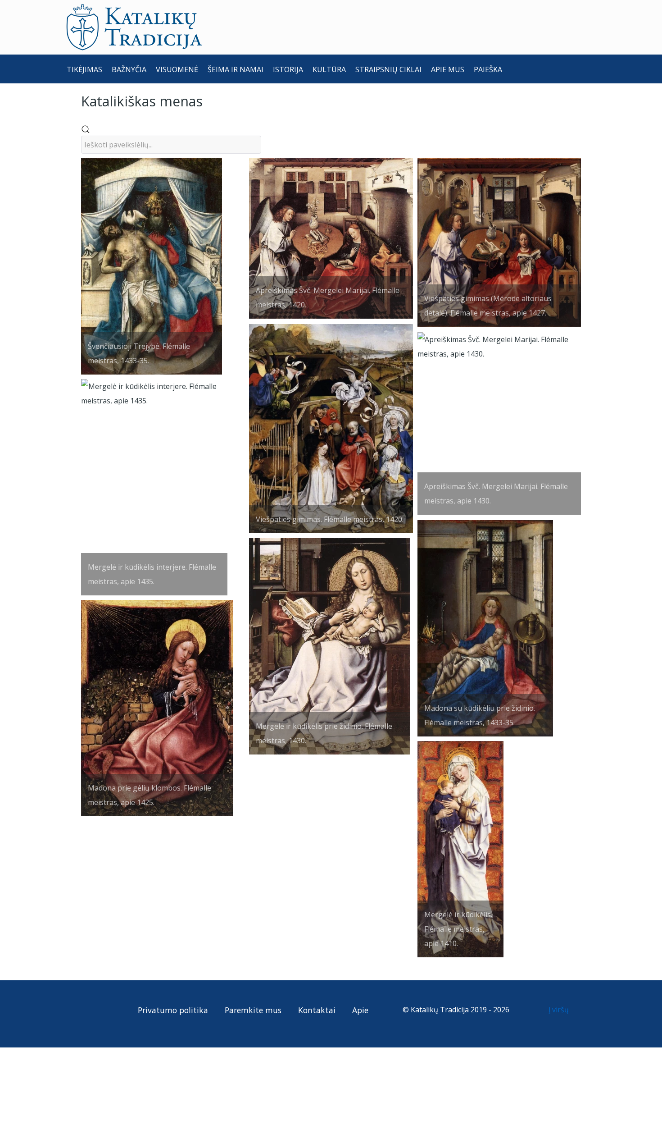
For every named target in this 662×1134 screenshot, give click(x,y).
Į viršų (560, 1010)
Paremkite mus (253, 1010)
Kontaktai (317, 1010)
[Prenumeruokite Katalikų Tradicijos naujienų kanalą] (75, 1009)
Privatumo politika (173, 1010)
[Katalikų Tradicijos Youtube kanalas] (107, 1009)
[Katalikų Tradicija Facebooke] (91, 1009)
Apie (360, 1010)
